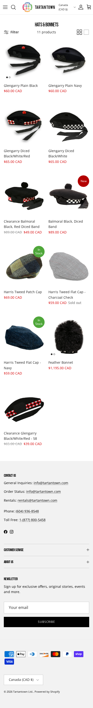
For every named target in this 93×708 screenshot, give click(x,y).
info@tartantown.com (51, 483)
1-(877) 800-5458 (32, 520)
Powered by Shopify (47, 691)
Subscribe (46, 622)
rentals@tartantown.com (37, 500)
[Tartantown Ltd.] (39, 7)
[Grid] (79, 32)
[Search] (15, 7)
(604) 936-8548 (27, 511)
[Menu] (5, 7)
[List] (86, 32)
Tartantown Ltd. (23, 691)
